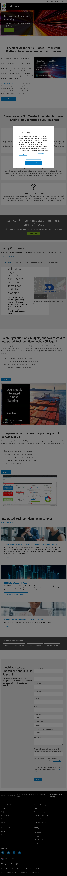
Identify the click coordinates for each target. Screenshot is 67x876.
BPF (14, 645)
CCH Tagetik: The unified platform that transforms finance (31, 796)
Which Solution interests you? (44, 729)
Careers (3, 831)
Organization (5, 812)
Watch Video (42, 76)
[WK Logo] (7, 859)
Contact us (37, 833)
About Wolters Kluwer (8, 805)
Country (38, 714)
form (9, 30)
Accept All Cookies (33, 163)
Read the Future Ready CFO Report (15, 594)
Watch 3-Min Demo (22, 30)
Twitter (8, 852)
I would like (39, 722)
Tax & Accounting (39, 812)
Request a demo (39, 840)
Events (3, 822)
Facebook (2, 852)
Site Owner (4, 838)
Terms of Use (5, 869)
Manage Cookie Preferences (33, 159)
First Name (39, 668)
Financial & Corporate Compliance (45, 819)
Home (3, 796)
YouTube (19, 852)
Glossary (36, 836)
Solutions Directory (40, 805)
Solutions (10, 796)
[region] (33, 147)
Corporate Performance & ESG (43, 815)
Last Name (39, 676)
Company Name (40, 683)
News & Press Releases (8, 819)
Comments (37, 737)
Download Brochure (8, 99)
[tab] (7, 262)
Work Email (39, 699)
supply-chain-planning (52, 645)
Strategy (3, 808)
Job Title (38, 691)
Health (36, 808)
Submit (38, 779)
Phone (36, 706)
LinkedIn (14, 852)
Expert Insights (5, 828)
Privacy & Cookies (17, 869)
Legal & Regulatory (40, 822)
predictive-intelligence (35, 645)
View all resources (7, 523)
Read (7, 557)
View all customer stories (9, 256)
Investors (4, 835)
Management (5, 815)
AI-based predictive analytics (10, 83)
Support (36, 843)
